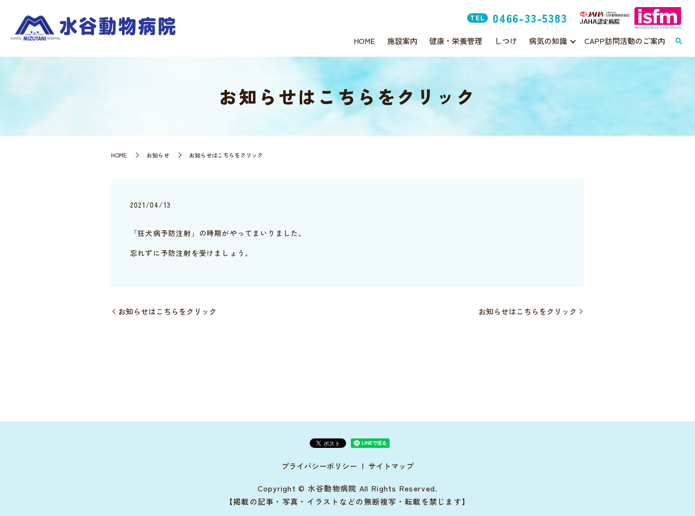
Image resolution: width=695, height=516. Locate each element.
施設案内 (402, 40)
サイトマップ (391, 466)
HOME (364, 40)
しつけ (506, 40)
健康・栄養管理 (455, 40)
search (678, 41)
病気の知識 (548, 40)
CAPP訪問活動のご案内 (624, 40)
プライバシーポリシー (319, 466)
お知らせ (158, 155)
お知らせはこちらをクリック (167, 311)
